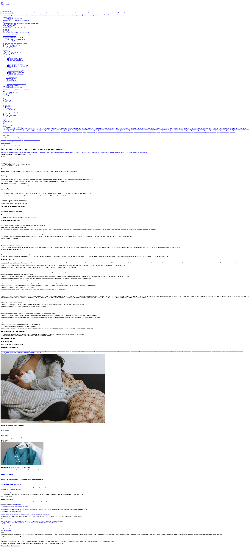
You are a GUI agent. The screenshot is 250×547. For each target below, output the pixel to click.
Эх (27, 52)
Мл (10, 37)
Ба (4, 24)
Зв (4, 31)
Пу (19, 40)
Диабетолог (151, 129)
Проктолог (172, 130)
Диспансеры (8, 68)
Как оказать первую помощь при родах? (12, 492)
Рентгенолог (223, 130)
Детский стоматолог (118, 129)
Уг (5, 45)
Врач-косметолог (95, 128)
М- (3, 37)
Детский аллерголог (182, 128)
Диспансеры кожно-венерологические (16, 75)
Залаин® (60, 351)
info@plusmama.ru (7, 530)
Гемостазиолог (115, 128)
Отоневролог (105, 130)
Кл (9, 34)
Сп (19, 43)
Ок (10, 39)
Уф (19, 45)
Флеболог (154, 132)
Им (16, 32)
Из (11, 32)
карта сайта (21, 521)
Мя (22, 37)
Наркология (46, 13)
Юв (4, 53)
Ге (4, 26)
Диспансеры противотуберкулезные (16, 74)
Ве (7, 25)
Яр (8, 54)
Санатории (8, 67)
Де (10, 27)
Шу (9, 51)
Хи (8, 47)
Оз (8, 39)
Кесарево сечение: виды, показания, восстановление (15, 467)
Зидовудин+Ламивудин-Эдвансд (83, 351)
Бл (8, 24)
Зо (10, 31)
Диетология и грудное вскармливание (102, 12)
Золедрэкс (105, 349)
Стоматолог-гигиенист (36, 132)
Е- (3, 98)
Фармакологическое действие (59, 152)
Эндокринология (94, 15)
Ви (9, 25)
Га (3, 26)
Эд (8, 52)
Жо (8, 30)
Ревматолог (217, 130)
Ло (9, 36)
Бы (14, 24)
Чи (6, 50)
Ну (11, 38)
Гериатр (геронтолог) (132, 128)
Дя (15, 96)
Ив (6, 32)
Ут (17, 45)
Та (3, 44)
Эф (26, 52)
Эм (15, 52)
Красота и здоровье (24, 13)
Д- (3, 27)
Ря (14, 41)
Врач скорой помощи (70, 128)
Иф (27, 32)
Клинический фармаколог (201, 129)
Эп (18, 52)
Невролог (29, 130)
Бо (10, 24)
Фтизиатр (163, 132)
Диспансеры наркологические (15, 71)
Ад (11, 23)
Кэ (18, 34)
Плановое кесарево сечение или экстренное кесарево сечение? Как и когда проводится (25, 514)
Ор (18, 39)
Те (7, 44)
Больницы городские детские (14, 59)
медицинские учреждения (38, 137)
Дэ (23, 27)
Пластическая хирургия (93, 13)
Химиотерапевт (181, 132)
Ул (9, 45)
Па (3, 40)
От (21, 39)
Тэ (17, 44)
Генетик (120, 128)
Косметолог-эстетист (212, 129)
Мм (12, 37)
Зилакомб (176, 351)
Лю (14, 36)
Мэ (19, 37)
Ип (20, 32)
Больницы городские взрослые (15, 58)
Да (6, 27)
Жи (7, 30)
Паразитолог (138, 130)
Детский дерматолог (221, 128)
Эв (5, 52)
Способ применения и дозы (84, 152)
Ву (14, 25)
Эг (6, 52)
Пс (17, 40)
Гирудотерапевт (156, 128)
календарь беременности (6, 11)
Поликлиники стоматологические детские (17, 66)
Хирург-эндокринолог (194, 132)
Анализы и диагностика (19, 12)
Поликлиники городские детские (15, 64)
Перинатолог (148, 130)
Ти (9, 44)
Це (3, 48)
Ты (16, 44)
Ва (5, 25)
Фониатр (158, 132)
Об (3, 39)
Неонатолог (48, 130)
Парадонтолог (132, 130)
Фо (10, 46)
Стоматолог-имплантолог (47, 132)
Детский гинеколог (212, 128)
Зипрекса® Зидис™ (55, 349)
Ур (15, 45)
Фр (11, 46)
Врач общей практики (60, 128)
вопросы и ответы (5, 4)
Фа (3, 46)
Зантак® (82, 349)
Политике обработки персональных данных (104, 541)
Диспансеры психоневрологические (16, 72)
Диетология (91, 12)
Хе (6, 47)
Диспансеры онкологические (14, 73)
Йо (3, 33)
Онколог (66, 130)
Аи (15, 23)
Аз (14, 23)
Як (3, 54)
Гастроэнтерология (61, 12)
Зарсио (8, 352)
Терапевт (102, 132)
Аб (6, 23)
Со (17, 43)
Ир (22, 32)
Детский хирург (134, 129)
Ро (8, 41)
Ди (14, 27)
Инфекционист (174, 129)
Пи (8, 40)
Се (8, 43)
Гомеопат (170, 128)
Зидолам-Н (162, 349)
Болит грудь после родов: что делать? (11, 437)
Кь (16, 34)
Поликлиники (9, 61)
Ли (8, 36)
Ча (3, 50)
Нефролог (53, 130)
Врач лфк (53, 128)
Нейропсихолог (35, 130)
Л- (3, 36)
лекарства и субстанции (17, 137)
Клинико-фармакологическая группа (29, 152)
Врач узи (77, 128)
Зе (6, 31)
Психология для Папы (11, 15)
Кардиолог (181, 129)
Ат (30, 23)
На (5, 38)
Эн (17, 52)
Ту (14, 44)
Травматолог (127, 132)
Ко (11, 34)
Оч (14, 108)
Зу (11, 31)
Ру (10, 41)
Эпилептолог (232, 132)
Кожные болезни (137, 12)
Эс (21, 52)
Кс (14, 34)
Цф (7, 48)
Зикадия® (187, 349)
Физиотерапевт (148, 132)
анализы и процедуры (52, 137)
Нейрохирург (42, 130)
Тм (10, 44)
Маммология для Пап (39, 13)
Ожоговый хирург (60, 130)
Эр (20, 52)
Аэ (38, 23)
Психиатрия (116, 13)
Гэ (12, 26)
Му (17, 37)
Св (6, 43)
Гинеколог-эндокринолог (147, 128)
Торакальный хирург (119, 132)
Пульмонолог (201, 130)
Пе (5, 40)
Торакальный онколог (109, 132)
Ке (6, 34)
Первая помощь (84, 13)
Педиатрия (78, 13)
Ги (6, 26)
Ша (4, 51)
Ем (6, 29)
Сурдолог (98, 132)
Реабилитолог (212, 130)
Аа (5, 23)
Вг (6, 25)
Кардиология (131, 12)
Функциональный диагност (171, 132)
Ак (19, 23)
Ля (15, 36)
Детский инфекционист (241, 128)
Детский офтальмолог (72, 129)
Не (6, 38)
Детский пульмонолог (99, 129)
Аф (33, 23)
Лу (11, 36)
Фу (16, 46)
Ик (12, 32)
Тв (5, 44)
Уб (3, 45)
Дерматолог (175, 128)
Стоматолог (28, 132)
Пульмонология (19, 15)
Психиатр (184, 130)
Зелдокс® (153, 351)
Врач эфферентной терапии (85, 128)
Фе (5, 46)
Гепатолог (125, 128)
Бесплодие (36, 12)
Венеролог (42, 128)
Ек (5, 29)
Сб (5, 43)
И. (3, 32)
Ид (9, 32)
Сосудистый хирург (12, 132)
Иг (8, 32)
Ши (7, 51)
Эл (14, 52)
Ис (23, 32)
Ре (6, 41)
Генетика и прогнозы (70, 12)
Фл (8, 46)
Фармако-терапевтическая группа (45, 152)
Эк (12, 52)
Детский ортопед (63, 129)
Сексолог (244, 130)
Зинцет (108, 351)
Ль (12, 36)
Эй (11, 52)
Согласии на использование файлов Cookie (83, 541)
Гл (7, 26)
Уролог (143, 132)
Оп (16, 39)
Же (5, 30)
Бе (6, 24)
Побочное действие (95, 152)
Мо (14, 37)
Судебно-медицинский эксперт (88, 132)
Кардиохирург (187, 129)
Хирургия (88, 15)
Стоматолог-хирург (76, 132)
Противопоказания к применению (107, 152)
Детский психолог (90, 129)
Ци (5, 48)
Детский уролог (126, 129)
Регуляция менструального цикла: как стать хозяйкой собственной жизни (22, 479)
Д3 (5, 27)
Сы (25, 43)
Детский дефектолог (230, 128)
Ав (8, 23)
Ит (25, 32)
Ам (22, 23)
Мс (15, 37)
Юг (5, 53)
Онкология (59, 13)
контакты (3, 6)
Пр (16, 40)
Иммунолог (161, 129)
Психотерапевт (194, 130)
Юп (11, 53)
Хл (10, 47)
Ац (34, 23)
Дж (12, 27)
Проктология (110, 13)
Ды (21, 27)
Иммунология (114, 12)
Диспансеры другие (12, 77)
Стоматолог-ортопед (67, 132)
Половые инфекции (103, 13)
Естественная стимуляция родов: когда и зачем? (14, 506)
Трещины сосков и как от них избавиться (12, 425)
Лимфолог (227, 129)
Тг (6, 44)
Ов (5, 39)
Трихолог (139, 132)
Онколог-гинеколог (72, 130)
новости (2, 3)
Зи (7, 31)
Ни (8, 38)
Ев (3, 29)
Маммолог (246, 129)
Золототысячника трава (135, 349)
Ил (14, 32)
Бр (11, 24)
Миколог (21, 130)
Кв (5, 34)
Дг (9, 27)
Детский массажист (30, 129)
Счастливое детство (71, 15)
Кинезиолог (193, 129)
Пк (9, 40)
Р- (3, 41)
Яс (9, 54)
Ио (19, 32)
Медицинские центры (11, 78)
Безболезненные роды (7, 499)
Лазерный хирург (221, 129)
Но (9, 38)
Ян (7, 54)
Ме (7, 37)
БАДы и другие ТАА (27, 137)
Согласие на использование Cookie (32, 140)
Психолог (188, 130)
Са (3, 43)
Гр (10, 26)
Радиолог (206, 130)
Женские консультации (11, 80)
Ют (13, 53)
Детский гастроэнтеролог (193, 128)
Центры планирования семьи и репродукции (16, 84)
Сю (26, 43)
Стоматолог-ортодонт (58, 132)
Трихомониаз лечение (7, 474)
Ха (3, 47)
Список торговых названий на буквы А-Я (15, 18)
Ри (7, 41)
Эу (24, 52)
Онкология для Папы (66, 13)
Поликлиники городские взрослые (16, 63)
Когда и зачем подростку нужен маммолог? (13, 432)
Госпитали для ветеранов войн (12, 81)
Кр (12, 34)
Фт (15, 46)
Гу (11, 26)
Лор (231, 129)
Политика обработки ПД (6, 140)
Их (28, 32)
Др (18, 27)
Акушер (5, 128)
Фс (13, 46)
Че (5, 50)
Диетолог (156, 129)
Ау (31, 23)
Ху (13, 47)
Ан (23, 23)
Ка (3, 34)
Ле (6, 36)
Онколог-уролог (90, 130)
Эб (3, 52)
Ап (25, 23)
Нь (12, 38)
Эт (23, 52)
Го (8, 26)
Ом (13, 39)
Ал (20, 23)
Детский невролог (39, 129)
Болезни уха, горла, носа (51, 12)
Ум (10, 45)
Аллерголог (9, 128)
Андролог (14, 128)
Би (7, 24)
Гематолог (109, 128)
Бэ (15, 24)
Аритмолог (32, 128)
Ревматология (26, 15)
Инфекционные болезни (122, 12)
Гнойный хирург (164, 128)
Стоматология (63, 15)
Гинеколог (139, 128)
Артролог (37, 128)
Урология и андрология (81, 15)
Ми (8, 37)
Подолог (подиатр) (166, 130)
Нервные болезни (53, 13)
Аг (9, 23)
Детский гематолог (203, 128)
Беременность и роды (29, 12)
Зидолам (212, 349)
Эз (9, 52)
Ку (15, 34)
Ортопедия (73, 13)
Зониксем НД (205, 351)
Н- (3, 38)
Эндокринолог (220, 132)
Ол (11, 39)
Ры (11, 41)
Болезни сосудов (42, 12)
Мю (20, 37)
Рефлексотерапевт (237, 130)
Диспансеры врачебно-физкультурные (16, 70)
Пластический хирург (157, 130)
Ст (21, 43)
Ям (5, 54)
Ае (12, 23)
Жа (3, 30)
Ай (17, 23)
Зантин (129, 351)
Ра (4, 41)
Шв (5, 51)
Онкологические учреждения (12, 85)
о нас (2, 5)
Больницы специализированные (15, 60)
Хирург (187, 132)
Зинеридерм (25, 352)
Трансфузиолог (133, 132)
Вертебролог (48, 128)
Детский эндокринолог (143, 129)
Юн (9, 53)
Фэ (15, 115)
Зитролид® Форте (9, 349)
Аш (36, 23)
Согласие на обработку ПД (18, 140)
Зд (6, 100)
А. (3, 23)
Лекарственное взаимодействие (140, 152)
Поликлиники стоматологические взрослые (18, 65)
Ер (8, 29)
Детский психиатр (81, 129)
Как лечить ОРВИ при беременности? (11, 484)
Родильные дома (9, 79)
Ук (7, 45)
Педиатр (143, 130)
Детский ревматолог (109, 129)
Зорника (38, 352)
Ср (20, 43)
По (14, 40)
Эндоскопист (226, 132)
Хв (5, 47)
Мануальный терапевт (8, 130)
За (3, 31)
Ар (27, 23)
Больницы (8, 57)
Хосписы (8, 82)
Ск (11, 43)
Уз (6, 45)
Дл (15, 27)
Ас (28, 23)
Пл (11, 40)
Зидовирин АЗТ (29, 349)
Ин (17, 32)
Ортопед (96, 130)
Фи (7, 46)
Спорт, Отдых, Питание (55, 15)
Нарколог (25, 130)
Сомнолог (5, 132)
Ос (19, 39)
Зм (8, 31)
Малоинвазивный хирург (238, 129)
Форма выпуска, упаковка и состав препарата (11, 152)
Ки (8, 34)
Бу (13, 24)
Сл (12, 43)
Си (9, 43)
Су (23, 43)
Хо (11, 47)
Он (14, 39)
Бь (11, 93)
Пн (13, 40)
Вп (12, 25)
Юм (7, 53)
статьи (2, 2)
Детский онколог (55, 129)
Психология (3, 15)
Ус (16, 45)
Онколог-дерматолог (81, 130)
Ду (20, 27)
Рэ (13, 41)
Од (7, 39)
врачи (45, 137)
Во (11, 25)
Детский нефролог (47, 129)
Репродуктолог (229, 130)
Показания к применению (72, 152)
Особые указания (128, 152)
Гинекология (78, 12)
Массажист (15, 130)
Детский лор (23, 129)
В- (3, 25)
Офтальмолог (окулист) (114, 130)
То (12, 44)
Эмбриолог (213, 132)
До (17, 27)
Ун (12, 45)
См (14, 43)
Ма (5, 37)
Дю (25, 27)
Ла (5, 36)
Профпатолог (179, 130)
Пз (6, 40)
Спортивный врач (21, 132)
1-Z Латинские (9, 19)
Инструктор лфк (167, 129)
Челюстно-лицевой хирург (205, 132)
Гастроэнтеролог (103, 128)
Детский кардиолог (7, 129)
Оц (24, 39)
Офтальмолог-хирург (124, 130)
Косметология (17, 13)
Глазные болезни (84, 12)
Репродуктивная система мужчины (37, 15)
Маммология (31, 13)
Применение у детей (119, 152)
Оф (22, 39)
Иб (5, 32)
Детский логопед (16, 129)
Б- (3, 24)
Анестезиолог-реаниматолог (23, 128)
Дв (8, 27)
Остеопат (100, 130)
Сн (15, 43)
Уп (13, 45)
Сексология (47, 15)
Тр (13, 44)
